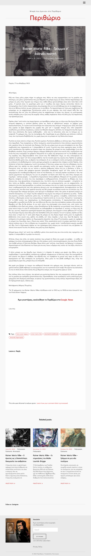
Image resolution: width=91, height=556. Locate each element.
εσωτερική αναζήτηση (51, 334)
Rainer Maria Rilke (36, 334)
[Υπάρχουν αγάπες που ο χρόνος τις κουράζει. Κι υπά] (77, 510)
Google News (67, 299)
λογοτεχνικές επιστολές (68, 334)
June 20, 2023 (10, 449)
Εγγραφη (39, 536)
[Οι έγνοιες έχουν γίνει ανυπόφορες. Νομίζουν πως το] (47, 510)
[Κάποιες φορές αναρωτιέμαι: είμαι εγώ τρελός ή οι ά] (67, 510)
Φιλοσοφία (16, 451)
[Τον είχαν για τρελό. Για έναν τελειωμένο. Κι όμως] (37, 510)
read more (10, 483)
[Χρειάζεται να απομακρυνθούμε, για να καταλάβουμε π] (57, 510)
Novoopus (55, 554)
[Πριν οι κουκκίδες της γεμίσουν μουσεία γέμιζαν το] (6, 510)
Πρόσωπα (59, 58)
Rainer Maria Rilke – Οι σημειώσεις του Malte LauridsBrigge (43, 458)
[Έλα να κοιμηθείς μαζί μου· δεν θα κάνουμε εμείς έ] (17, 510)
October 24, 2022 (66, 449)
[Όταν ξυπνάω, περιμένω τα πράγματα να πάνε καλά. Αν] (27, 510)
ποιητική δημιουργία (16, 337)
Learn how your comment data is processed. (52, 403)
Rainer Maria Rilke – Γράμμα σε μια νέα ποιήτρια (69, 458)
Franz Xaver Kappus (22, 334)
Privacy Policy (37, 547)
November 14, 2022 (39, 449)
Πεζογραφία (49, 58)
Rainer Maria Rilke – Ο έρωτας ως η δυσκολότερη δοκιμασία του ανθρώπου (16, 458)
